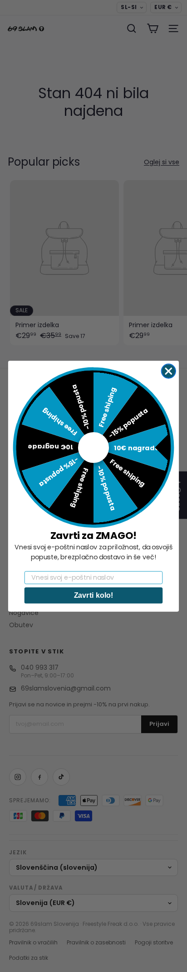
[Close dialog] (169, 371)
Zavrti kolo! (93, 595)
